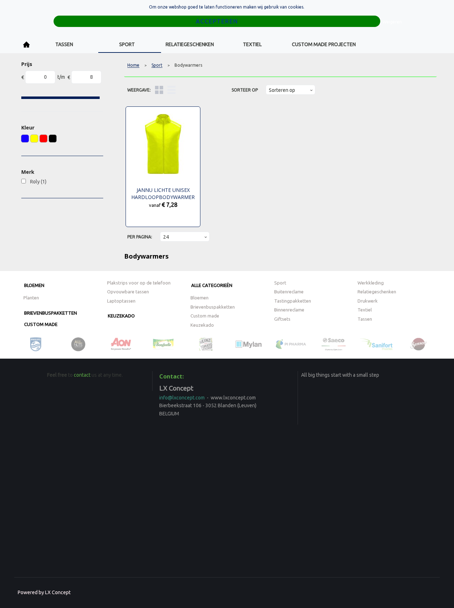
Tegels (159, 90)
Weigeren (392, 22)
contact (82, 375)
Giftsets (282, 318)
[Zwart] (52, 138)
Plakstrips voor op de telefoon (139, 282)
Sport (127, 44)
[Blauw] (25, 138)
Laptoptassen (121, 300)
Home (26, 44)
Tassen (64, 44)
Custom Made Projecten (324, 44)
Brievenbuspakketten (50, 312)
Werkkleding (371, 282)
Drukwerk (368, 300)
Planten (31, 297)
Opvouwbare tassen (128, 291)
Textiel (252, 44)
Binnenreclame (289, 309)
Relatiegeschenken (190, 44)
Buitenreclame (289, 291)
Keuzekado (121, 315)
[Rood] (43, 138)
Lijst (171, 90)
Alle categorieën (211, 285)
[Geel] (34, 138)
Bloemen (34, 285)
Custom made (40, 324)
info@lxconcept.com (182, 397)
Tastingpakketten (292, 300)
